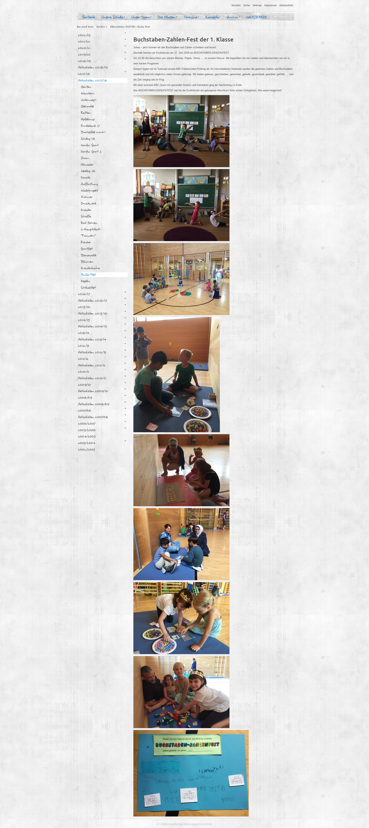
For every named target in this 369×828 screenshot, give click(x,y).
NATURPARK (256, 17)
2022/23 (84, 35)
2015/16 (84, 307)
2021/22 (84, 41)
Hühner (86, 197)
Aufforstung (89, 184)
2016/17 (84, 294)
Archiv (232, 17)
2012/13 (83, 345)
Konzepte (212, 17)
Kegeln (85, 281)
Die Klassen (166, 17)
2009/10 (84, 384)
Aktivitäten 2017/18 (122, 26)
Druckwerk (88, 203)
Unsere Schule (112, 17)
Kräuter (86, 210)
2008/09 (85, 397)
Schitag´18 (88, 138)
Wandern (87, 93)
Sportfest (87, 248)
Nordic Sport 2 (91, 151)
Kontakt (236, 5)
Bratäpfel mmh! (93, 132)
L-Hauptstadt (90, 229)
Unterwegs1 (88, 100)
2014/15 (84, 320)
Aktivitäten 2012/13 (92, 352)
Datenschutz (286, 5)
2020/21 (84, 48)
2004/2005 (87, 436)
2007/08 (84, 410)
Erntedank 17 (90, 126)
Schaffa (86, 216)
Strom (85, 158)
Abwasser (87, 164)
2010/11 (83, 371)
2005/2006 (87, 430)
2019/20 (84, 54)
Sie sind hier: (85, 26)
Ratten (86, 112)
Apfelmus (88, 119)
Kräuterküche (90, 268)
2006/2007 (86, 423)
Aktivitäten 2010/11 (92, 378)
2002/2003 (86, 449)
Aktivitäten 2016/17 (92, 300)
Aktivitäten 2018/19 (93, 67)
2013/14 (83, 333)
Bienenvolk (88, 255)
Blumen (87, 261)
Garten (86, 87)
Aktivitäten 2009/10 (93, 391)
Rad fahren (89, 223)
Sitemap (257, 5)
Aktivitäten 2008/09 (93, 404)
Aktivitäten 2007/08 (93, 417)
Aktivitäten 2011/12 (92, 365)
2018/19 (84, 61)
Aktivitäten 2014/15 (92, 326)
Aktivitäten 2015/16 (92, 313)
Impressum (270, 5)
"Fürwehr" (88, 235)
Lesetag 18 (88, 171)
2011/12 (83, 359)
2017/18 (84, 74)
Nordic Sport (89, 145)
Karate (85, 177)
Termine (190, 17)
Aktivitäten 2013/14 (92, 339)
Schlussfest (88, 287)
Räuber (86, 242)
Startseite (88, 17)
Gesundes (87, 106)
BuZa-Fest (88, 274)
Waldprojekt (89, 190)
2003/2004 (86, 443)
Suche (246, 5)
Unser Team (140, 17)
